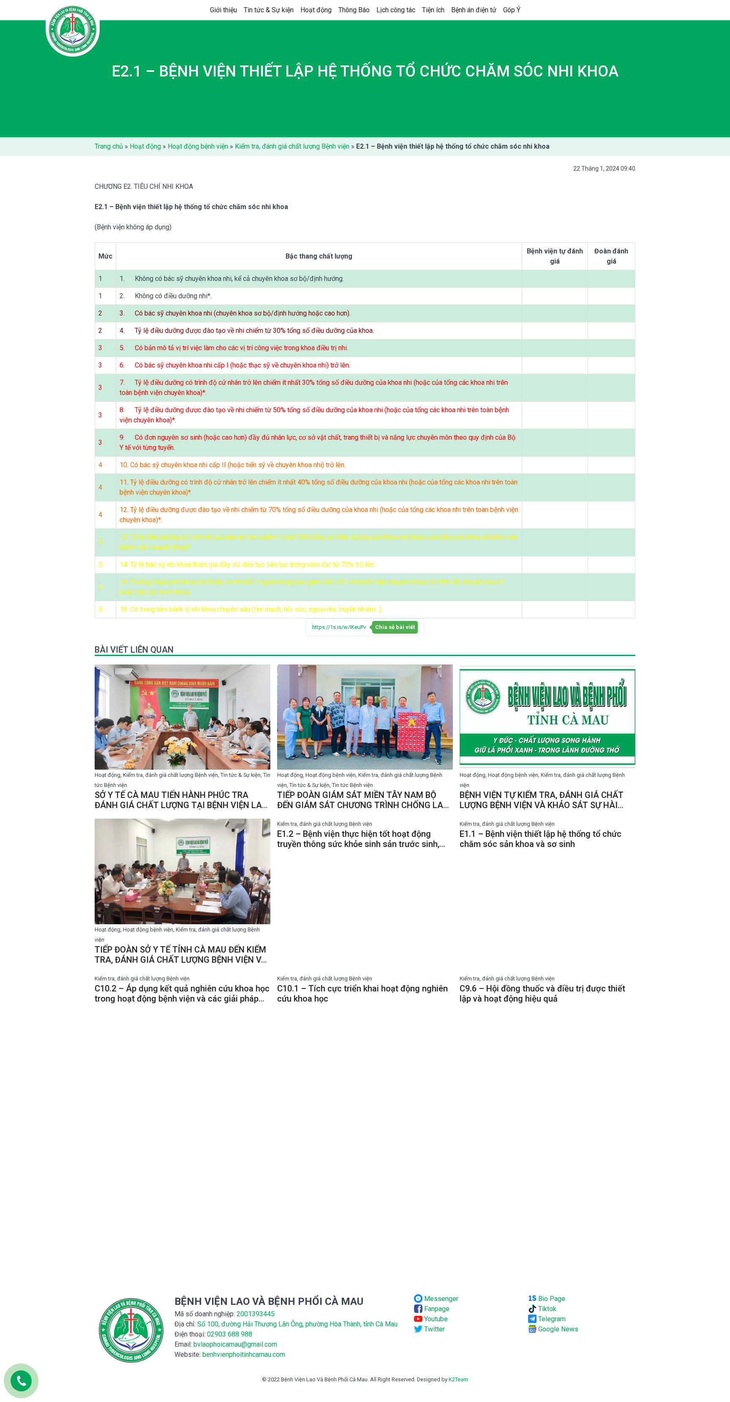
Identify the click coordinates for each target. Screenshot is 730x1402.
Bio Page (551, 1299)
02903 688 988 (229, 1334)
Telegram (551, 1319)
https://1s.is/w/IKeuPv (339, 627)
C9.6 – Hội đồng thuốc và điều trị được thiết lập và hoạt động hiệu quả (542, 993)
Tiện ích (433, 10)
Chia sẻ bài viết (395, 627)
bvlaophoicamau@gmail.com (235, 1344)
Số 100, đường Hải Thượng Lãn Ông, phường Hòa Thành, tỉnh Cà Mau (297, 1324)
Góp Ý (511, 10)
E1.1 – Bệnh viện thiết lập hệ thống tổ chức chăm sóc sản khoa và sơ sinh (540, 839)
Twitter (433, 1329)
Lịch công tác (395, 10)
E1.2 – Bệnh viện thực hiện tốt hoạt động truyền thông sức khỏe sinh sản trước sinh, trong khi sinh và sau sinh (358, 844)
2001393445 (256, 1314)
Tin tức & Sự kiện (269, 10)
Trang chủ (109, 146)
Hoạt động (316, 10)
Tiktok (546, 1309)
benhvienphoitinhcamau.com (243, 1354)
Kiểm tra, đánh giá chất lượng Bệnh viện (292, 146)
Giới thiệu (223, 10)
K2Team (458, 1379)
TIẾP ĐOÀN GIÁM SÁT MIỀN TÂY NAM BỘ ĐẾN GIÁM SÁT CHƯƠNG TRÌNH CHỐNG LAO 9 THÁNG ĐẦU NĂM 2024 (363, 805)
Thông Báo (354, 10)
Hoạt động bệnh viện (198, 146)
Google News (557, 1329)
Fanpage (435, 1309)
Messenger (440, 1299)
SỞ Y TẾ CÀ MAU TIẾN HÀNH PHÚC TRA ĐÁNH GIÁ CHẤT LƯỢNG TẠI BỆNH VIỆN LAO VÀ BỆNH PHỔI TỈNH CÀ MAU (181, 805)
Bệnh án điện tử (473, 10)
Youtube (435, 1319)
